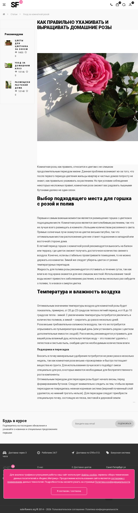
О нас (40, 467)
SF (15, 4)
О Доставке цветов (81, 467)
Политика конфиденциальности (101, 509)
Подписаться (124, 424)
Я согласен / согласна (69, 491)
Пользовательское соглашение (68, 509)
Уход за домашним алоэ (22, 66)
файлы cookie (89, 474)
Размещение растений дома (23, 85)
